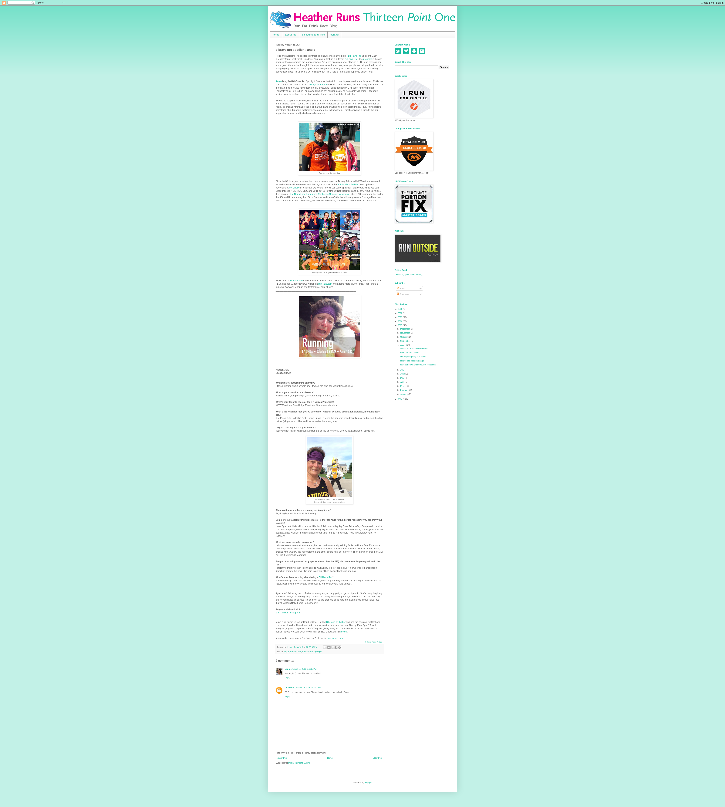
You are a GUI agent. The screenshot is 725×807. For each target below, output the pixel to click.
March (403, 386)
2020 (400, 309)
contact (334, 34)
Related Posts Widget (373, 642)
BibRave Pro (354, 56)
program (367, 59)
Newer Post (282, 758)
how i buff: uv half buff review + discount (418, 365)
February (404, 390)
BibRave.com (325, 284)
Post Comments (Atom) (299, 763)
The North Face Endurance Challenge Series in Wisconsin (319, 194)
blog (278, 612)
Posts (402, 288)
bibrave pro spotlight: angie (412, 361)
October (404, 337)
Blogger (368, 783)
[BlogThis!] (329, 647)
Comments (404, 294)
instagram (295, 612)
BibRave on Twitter (336, 622)
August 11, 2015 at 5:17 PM (304, 669)
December (405, 329)
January (404, 394)
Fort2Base (294, 187)
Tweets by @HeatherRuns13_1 (409, 274)
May (402, 378)
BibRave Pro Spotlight (312, 652)
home (276, 34)
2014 (400, 399)
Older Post (377, 758)
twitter (285, 612)
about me (290, 34)
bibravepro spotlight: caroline (413, 356)
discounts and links (313, 34)
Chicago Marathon (317, 84)
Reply (287, 677)
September (405, 341)
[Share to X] (332, 647)
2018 (400, 313)
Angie (279, 81)
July (402, 370)
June (402, 374)
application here (335, 638)
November (405, 333)
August (403, 345)
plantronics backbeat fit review (413, 348)
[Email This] (325, 647)
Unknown (289, 688)
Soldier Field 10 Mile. (348, 184)
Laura (287, 669)
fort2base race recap (409, 352)
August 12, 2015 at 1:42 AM (308, 688)
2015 (400, 325)
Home (330, 758)
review (343, 631)
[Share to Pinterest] (339, 647)
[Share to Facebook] (336, 647)
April (402, 382)
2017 (400, 317)
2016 (400, 321)
